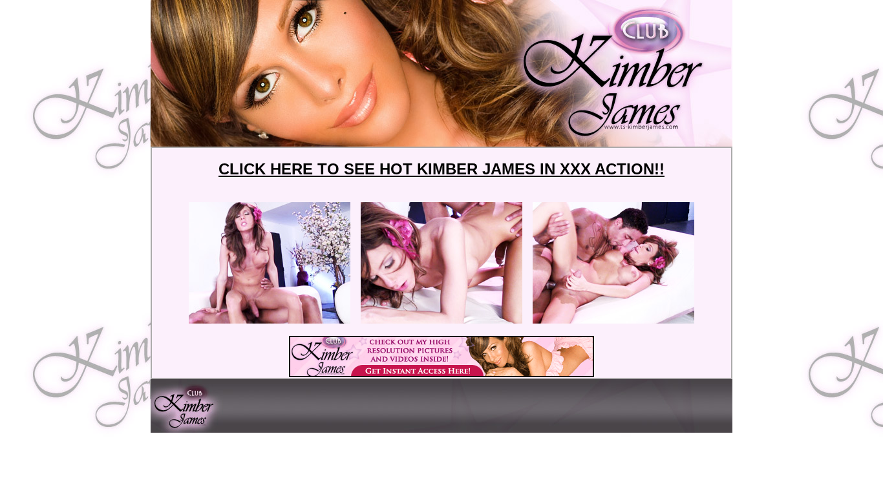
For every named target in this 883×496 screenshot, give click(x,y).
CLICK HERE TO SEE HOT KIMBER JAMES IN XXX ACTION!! (441, 169)
